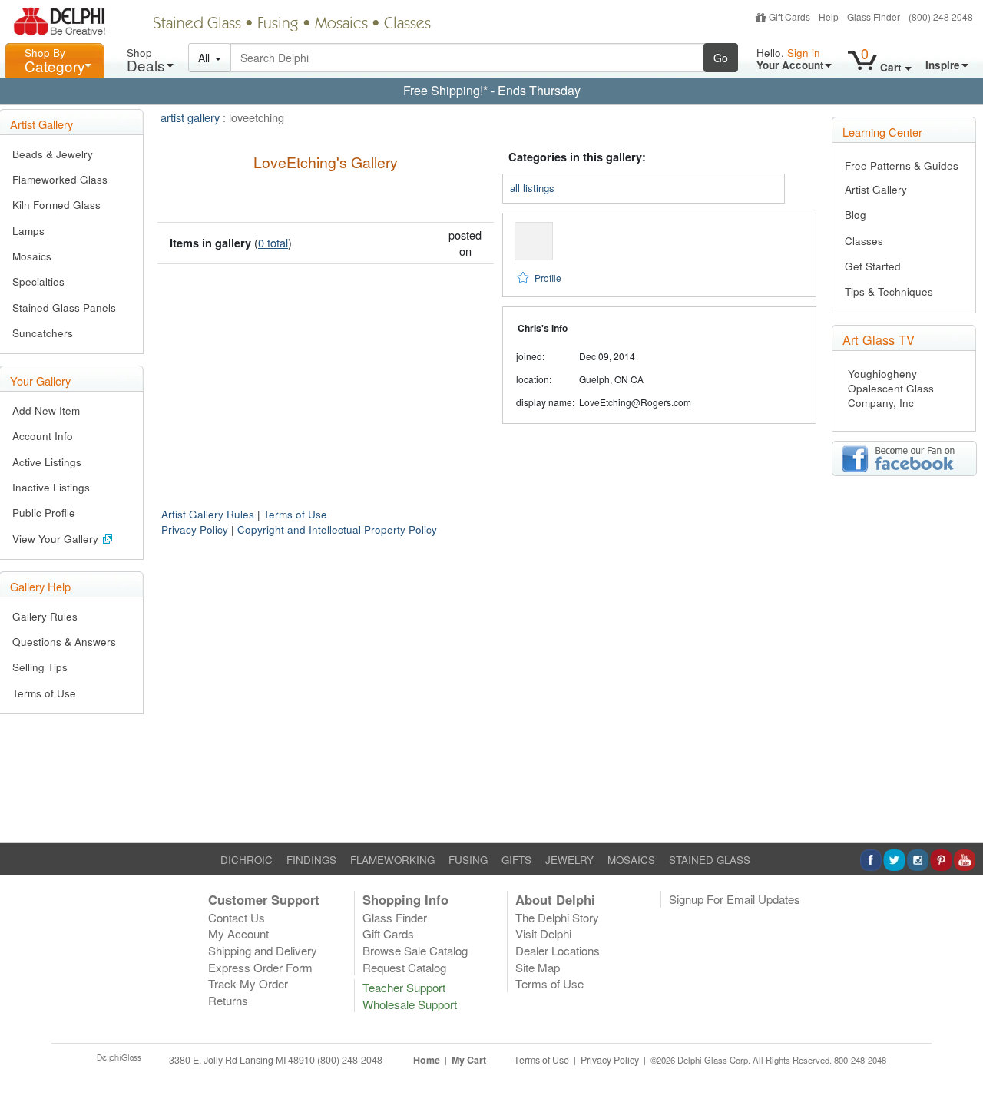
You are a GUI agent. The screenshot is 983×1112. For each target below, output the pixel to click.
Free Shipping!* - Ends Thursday (492, 90)
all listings (532, 187)
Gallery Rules (45, 616)
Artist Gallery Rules (207, 514)
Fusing (278, 24)
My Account (238, 933)
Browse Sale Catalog (415, 950)
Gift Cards (789, 16)
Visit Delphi (543, 933)
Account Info (42, 436)
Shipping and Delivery (262, 950)
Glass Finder (873, 16)
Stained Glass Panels (64, 307)
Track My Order (248, 983)
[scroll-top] (960, 1068)
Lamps (28, 230)
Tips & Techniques (889, 291)
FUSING (468, 859)
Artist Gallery (876, 189)
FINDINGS (311, 859)
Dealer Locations (557, 950)
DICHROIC (246, 859)
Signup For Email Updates (734, 899)
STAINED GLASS (709, 859)
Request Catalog (404, 967)
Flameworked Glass (60, 179)
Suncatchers (42, 333)
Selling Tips (40, 667)
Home (426, 1060)
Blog (855, 214)
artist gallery (190, 117)
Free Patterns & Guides (901, 165)
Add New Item (46, 410)
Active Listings (46, 462)
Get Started (873, 266)
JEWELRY (569, 859)
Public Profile (43, 512)
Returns (228, 1000)
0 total (273, 242)
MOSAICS (631, 859)
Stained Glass (197, 24)
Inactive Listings (51, 487)
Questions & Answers (64, 641)
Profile (548, 277)
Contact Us (236, 917)
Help (829, 16)
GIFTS (516, 859)
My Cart (469, 1060)
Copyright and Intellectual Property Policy (337, 529)
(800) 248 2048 (941, 16)
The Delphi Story (557, 917)
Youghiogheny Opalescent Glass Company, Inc (891, 388)
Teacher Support (403, 987)
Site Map (537, 967)
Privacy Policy (194, 529)
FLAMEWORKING (392, 859)
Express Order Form (260, 967)
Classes (407, 24)
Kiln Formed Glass (56, 204)
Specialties (38, 281)
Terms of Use (44, 693)
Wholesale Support (409, 1004)
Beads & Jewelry (52, 154)
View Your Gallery (56, 538)
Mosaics (341, 24)
